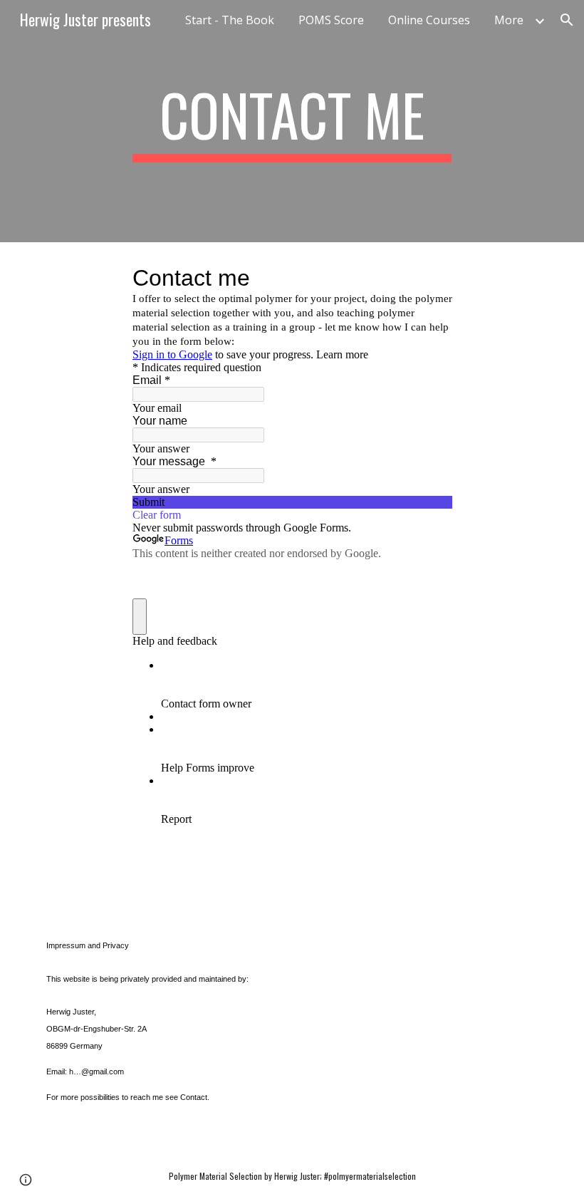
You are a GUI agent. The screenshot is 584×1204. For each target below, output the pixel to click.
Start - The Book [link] (229, 20)
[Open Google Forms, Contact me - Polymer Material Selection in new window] (430, 277)
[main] (292, 121)
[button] (567, 20)
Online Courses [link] (429, 20)
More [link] (508, 20)
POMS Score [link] (331, 20)
